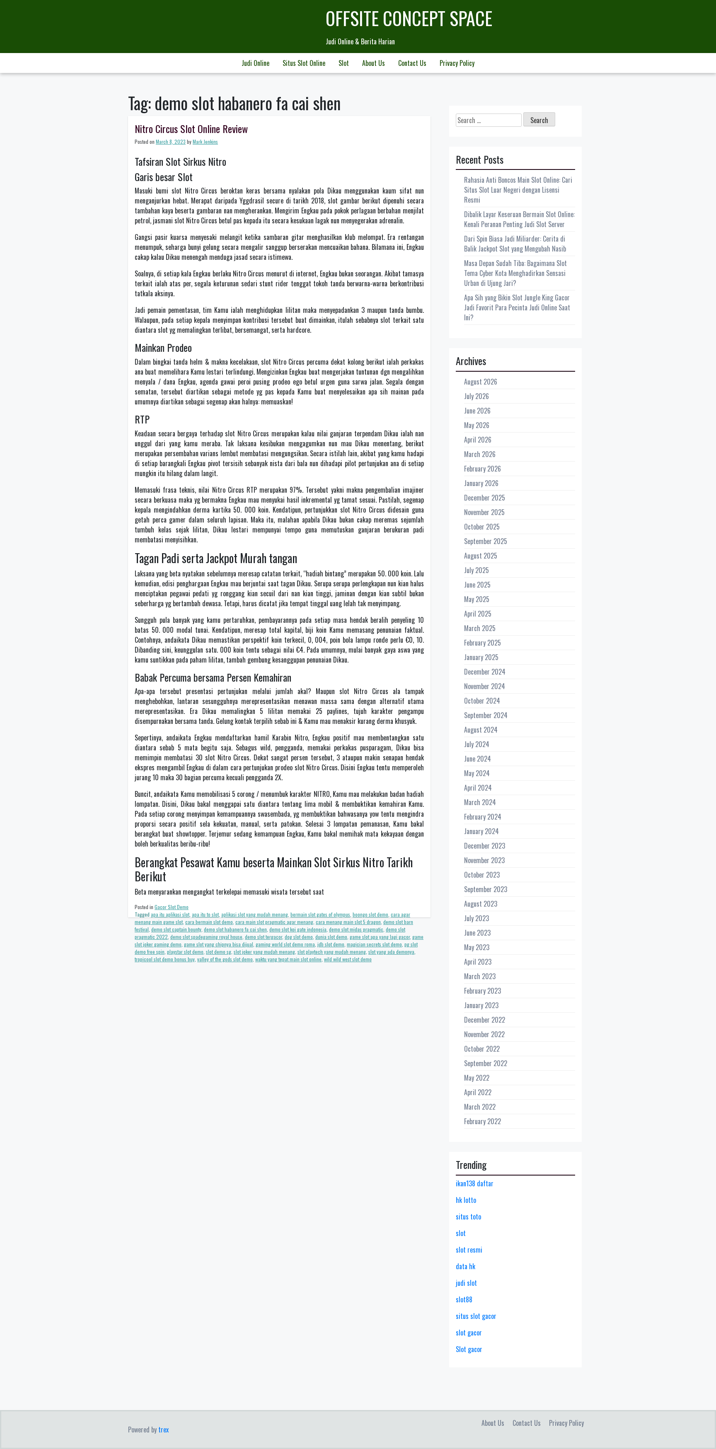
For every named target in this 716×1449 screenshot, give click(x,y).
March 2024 (480, 802)
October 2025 (482, 527)
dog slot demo (299, 936)
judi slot (466, 1283)
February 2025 (482, 643)
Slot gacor (469, 1349)
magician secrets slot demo (374, 944)
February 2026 (482, 469)
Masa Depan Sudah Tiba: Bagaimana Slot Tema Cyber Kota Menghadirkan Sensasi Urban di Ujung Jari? (515, 273)
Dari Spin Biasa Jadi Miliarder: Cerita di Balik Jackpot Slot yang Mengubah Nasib (515, 244)
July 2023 (476, 918)
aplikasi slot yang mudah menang (254, 914)
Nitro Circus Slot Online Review (191, 128)
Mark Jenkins (205, 141)
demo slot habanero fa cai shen (235, 929)
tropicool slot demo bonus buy (165, 959)
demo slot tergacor (263, 936)
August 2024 (481, 730)
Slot (344, 63)
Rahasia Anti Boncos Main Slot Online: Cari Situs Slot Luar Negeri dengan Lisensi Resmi (518, 190)
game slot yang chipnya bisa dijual (218, 944)
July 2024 (476, 744)
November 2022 (484, 1034)
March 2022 (480, 1107)
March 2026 (480, 454)
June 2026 (477, 411)
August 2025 (480, 556)
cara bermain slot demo (209, 921)
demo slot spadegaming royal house (206, 936)
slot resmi (469, 1250)
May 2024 (477, 773)
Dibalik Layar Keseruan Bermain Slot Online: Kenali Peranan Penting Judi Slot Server (519, 219)
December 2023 (484, 846)
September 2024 (486, 715)
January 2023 (481, 1005)
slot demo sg (218, 951)
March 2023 (480, 976)
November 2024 (484, 686)
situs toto (468, 1217)
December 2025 (484, 498)
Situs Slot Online (304, 63)
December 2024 (485, 672)
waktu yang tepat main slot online (288, 959)
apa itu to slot (205, 914)
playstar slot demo (185, 951)
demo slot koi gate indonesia (298, 929)
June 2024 (477, 759)
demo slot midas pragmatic (356, 929)
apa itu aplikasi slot (170, 914)
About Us (373, 63)
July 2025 (476, 570)
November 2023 (484, 860)
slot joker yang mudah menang (264, 951)
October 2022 (482, 1049)
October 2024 (482, 701)
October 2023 (482, 875)
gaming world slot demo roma (285, 944)
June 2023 (477, 933)
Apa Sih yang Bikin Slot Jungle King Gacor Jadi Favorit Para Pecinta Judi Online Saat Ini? (517, 307)
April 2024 (478, 788)
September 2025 (485, 541)
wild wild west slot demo (348, 959)
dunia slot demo (331, 936)
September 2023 (485, 889)
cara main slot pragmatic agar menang (274, 921)
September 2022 (485, 1063)
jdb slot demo (330, 944)
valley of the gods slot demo (225, 959)
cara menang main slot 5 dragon (348, 921)
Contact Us (412, 63)
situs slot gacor (476, 1316)
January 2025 (481, 657)
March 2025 (480, 628)
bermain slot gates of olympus (320, 914)
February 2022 (482, 1121)
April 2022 (477, 1092)
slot (461, 1233)
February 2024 (482, 817)
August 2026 (480, 382)
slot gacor (469, 1333)
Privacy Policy (457, 63)
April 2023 (477, 962)
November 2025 (484, 512)
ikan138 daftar (474, 1183)
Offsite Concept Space (409, 18)
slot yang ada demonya (391, 951)
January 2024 (481, 831)
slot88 (464, 1299)
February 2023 (482, 991)
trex (163, 1429)
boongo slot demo (370, 914)
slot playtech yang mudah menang (332, 951)
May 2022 (476, 1078)
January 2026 (481, 483)
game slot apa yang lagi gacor (380, 936)
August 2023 (480, 904)
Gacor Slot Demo (172, 906)
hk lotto (466, 1200)
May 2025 (476, 599)
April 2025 (477, 614)
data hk (465, 1266)
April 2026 (477, 440)
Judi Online (255, 63)
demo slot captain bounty (176, 929)
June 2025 (477, 585)
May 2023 (476, 947)
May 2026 (476, 425)
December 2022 (484, 1020)
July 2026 (476, 396)
